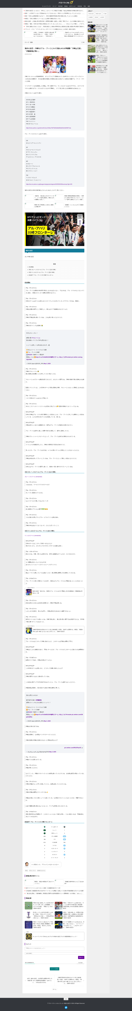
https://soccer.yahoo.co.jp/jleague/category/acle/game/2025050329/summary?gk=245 (49, 184)
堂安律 (96, 17)
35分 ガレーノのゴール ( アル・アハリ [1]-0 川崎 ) (42, 269)
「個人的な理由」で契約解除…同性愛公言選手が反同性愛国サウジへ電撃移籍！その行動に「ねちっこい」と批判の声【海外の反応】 (55, 893)
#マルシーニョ (36, 338)
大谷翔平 (102, 17)
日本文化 (80, 6)
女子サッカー (72, 6)
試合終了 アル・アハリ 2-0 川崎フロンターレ (41, 275)
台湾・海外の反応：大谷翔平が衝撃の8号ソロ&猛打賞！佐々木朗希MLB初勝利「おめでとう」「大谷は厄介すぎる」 (39, 980)
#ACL (26, 870)
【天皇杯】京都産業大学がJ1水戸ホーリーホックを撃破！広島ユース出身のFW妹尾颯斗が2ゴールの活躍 (54, 890)
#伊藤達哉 (38, 700)
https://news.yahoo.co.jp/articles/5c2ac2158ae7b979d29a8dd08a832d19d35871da (48, 128)
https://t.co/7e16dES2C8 (43, 357)
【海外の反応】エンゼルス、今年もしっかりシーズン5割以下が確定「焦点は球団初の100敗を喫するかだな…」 (55, 10)
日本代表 (60, 6)
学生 (85, 6)
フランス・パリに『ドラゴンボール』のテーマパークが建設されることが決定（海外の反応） (50, 29)
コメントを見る (54, 968)
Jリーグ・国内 (29, 42)
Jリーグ (54, 6)
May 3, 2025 (47, 363)
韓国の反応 (98, 13)
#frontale (68, 357)
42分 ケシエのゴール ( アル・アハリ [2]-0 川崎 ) (42, 272)
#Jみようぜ (62, 357)
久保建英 (90, 17)
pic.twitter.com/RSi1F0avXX (72, 747)
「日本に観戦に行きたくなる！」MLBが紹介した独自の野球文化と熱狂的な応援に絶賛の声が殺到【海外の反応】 (56, 26)
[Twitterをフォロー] (66, 1008)
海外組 (66, 6)
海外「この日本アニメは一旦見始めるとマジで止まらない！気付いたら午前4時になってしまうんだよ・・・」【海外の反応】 (59, 13)
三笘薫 (104, 13)
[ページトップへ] (66, 999)
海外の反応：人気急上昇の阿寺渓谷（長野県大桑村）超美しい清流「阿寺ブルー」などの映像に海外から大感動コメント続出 (59, 21)
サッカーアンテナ (46, 6)
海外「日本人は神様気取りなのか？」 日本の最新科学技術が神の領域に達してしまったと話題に (51, 16)
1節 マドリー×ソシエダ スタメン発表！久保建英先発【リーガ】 (43, 888)
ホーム (54, 989)
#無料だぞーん (54, 357)
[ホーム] (66, 2)
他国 (89, 6)
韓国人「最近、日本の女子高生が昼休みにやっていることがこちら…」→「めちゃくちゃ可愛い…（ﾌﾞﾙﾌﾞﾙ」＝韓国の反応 (58, 24)
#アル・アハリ (32, 870)
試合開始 (31, 267)
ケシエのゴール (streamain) (33, 535)
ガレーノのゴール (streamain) (33, 476)
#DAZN (30, 354)
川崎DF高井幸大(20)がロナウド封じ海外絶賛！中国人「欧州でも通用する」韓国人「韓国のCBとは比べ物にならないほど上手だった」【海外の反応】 (69, 980)
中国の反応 (91, 13)
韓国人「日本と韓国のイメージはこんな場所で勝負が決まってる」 (43, 18)
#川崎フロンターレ (41, 870)
